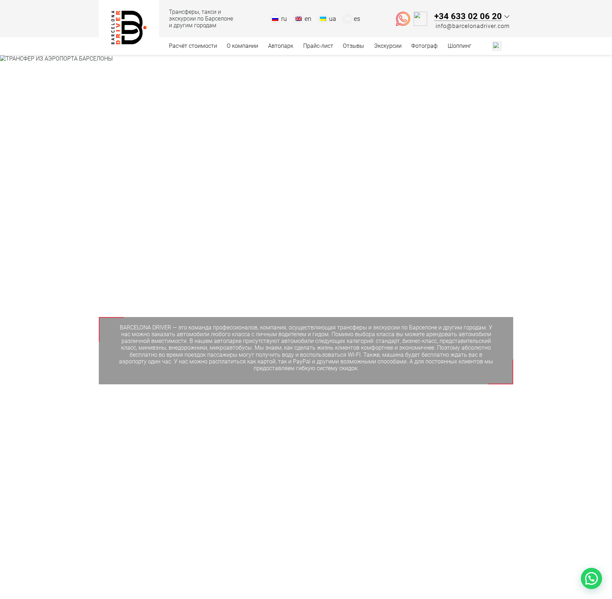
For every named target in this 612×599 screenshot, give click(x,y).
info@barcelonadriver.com (473, 26)
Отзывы (353, 46)
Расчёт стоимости (193, 46)
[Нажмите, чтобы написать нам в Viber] (420, 19)
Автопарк (280, 46)
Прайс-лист (318, 46)
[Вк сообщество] (497, 45)
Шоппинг (459, 46)
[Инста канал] (509, 46)
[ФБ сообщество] (487, 45)
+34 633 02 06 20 (468, 16)
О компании (242, 46)
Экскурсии (388, 46)
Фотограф (424, 46)
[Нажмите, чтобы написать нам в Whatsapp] (403, 19)
